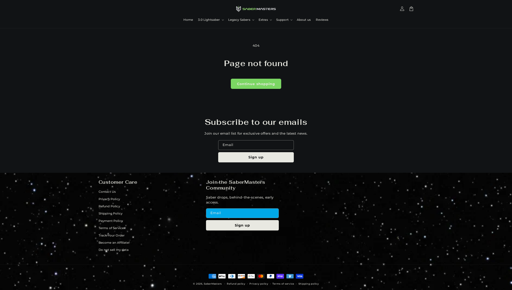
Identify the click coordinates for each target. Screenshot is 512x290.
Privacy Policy (109, 199)
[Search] (103, 8)
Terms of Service (111, 228)
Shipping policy (308, 283)
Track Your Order (112, 235)
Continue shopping (256, 84)
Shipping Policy (111, 213)
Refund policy (236, 283)
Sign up (256, 157)
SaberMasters (213, 283)
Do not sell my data (114, 250)
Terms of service (283, 283)
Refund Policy (109, 206)
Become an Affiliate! (114, 242)
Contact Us (107, 192)
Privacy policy (258, 283)
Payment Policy (111, 221)
